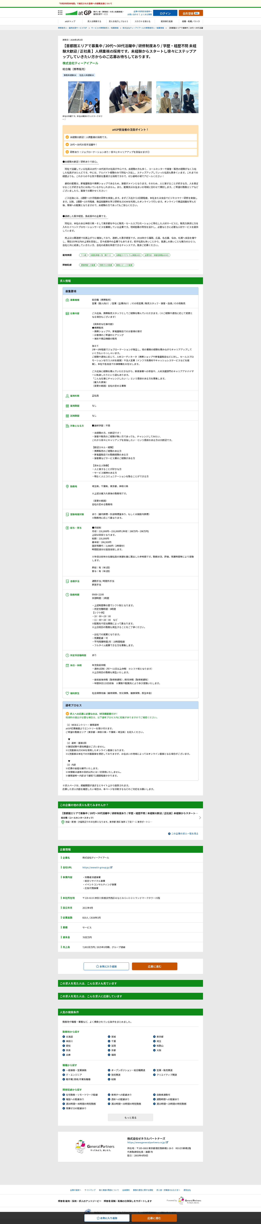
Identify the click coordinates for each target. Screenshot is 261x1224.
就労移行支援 (167, 21)
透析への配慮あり (120, 1099)
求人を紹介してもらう (118, 21)
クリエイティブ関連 (167, 1074)
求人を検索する (94, 21)
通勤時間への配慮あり (168, 1099)
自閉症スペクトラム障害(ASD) (128, 255)
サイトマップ (90, 1190)
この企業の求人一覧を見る (184, 833)
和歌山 (160, 1045)
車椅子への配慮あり (121, 1094)
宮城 (113, 1036)
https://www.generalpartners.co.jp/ (146, 1142)
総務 (113, 1079)
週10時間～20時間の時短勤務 (171, 1103)
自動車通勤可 (163, 1094)
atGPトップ (70, 21)
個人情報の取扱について (109, 1190)
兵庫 (68, 1054)
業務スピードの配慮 (124, 265)
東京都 (160, 1036)
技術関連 (115, 1074)
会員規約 (126, 1190)
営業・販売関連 (164, 1070)
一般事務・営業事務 (76, 1070)
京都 (113, 1050)
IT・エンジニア (74, 1074)
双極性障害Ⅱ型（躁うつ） (101, 255)
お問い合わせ (132, 14)
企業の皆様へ (75, 1190)
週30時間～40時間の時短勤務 (81, 1103)
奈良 (68, 1050)
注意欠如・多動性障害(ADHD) (157, 255)
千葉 (113, 1041)
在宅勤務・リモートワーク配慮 (82, 1094)
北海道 (69, 1036)
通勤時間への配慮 (88, 265)
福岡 (113, 1054)
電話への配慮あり (75, 1099)
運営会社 (187, 1190)
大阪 (159, 1050)
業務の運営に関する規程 (143, 1190)
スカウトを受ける (142, 21)
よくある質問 (146, 14)
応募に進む (154, 966)
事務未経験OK (70, 75)
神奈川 (69, 1041)
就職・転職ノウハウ (191, 21)
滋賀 (113, 1045)
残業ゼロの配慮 (105, 265)
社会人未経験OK (86, 75)
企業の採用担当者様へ (143, 11)
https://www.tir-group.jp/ (96, 867)
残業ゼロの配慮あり (76, 1108)
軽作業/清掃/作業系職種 (78, 1079)
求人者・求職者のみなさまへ (168, 1190)
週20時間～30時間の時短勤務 (126, 1103)
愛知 (68, 1045)
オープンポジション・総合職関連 (128, 1070)
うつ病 (83, 255)
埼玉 (159, 1041)
